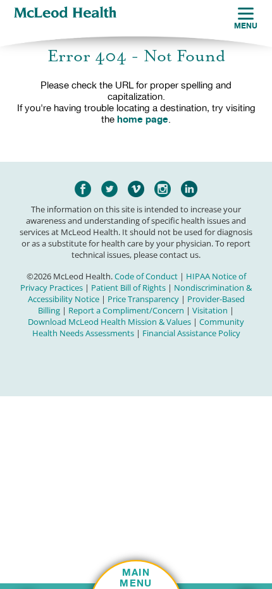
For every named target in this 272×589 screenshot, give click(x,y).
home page (142, 119)
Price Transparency (143, 299)
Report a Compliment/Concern (126, 310)
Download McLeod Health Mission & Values (109, 321)
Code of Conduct (146, 276)
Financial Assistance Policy (191, 333)
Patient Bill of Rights (128, 287)
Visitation (210, 310)
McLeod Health (65, 13)
